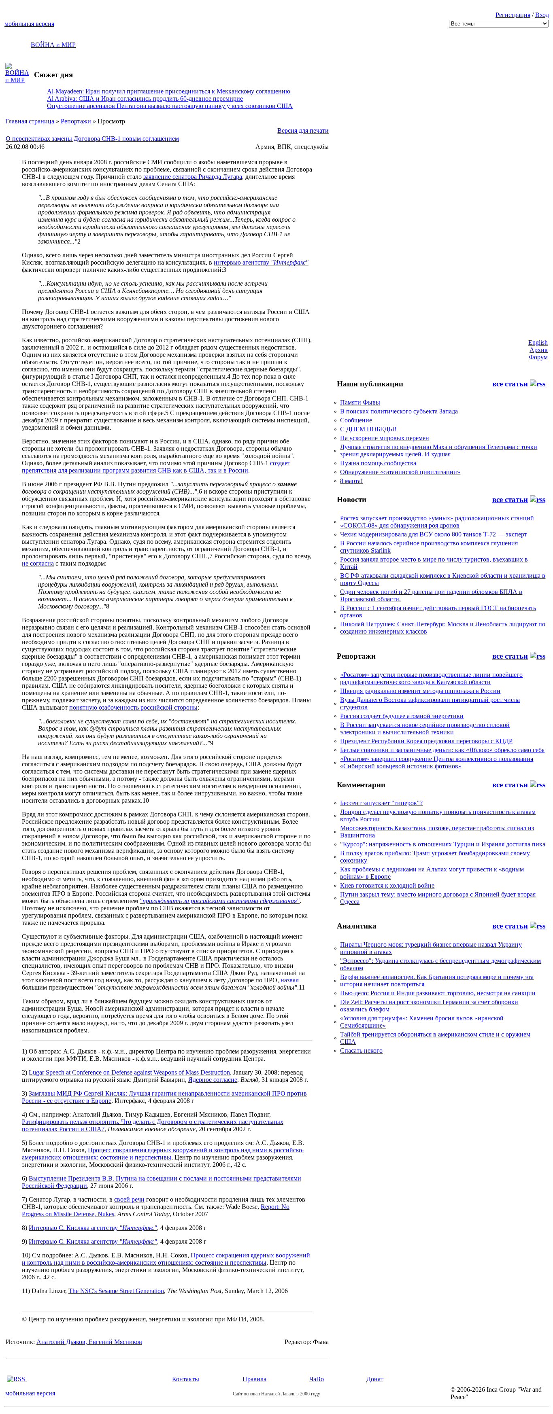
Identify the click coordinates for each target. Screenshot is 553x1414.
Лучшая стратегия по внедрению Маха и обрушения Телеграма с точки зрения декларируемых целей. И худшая (438, 450)
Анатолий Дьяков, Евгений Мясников (89, 1341)
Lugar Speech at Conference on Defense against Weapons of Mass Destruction (129, 1072)
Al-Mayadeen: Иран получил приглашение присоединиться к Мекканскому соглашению (168, 91)
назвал (290, 980)
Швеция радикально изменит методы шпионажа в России (420, 690)
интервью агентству (261, 262)
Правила (254, 1379)
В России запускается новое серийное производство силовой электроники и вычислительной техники (425, 728)
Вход (542, 14)
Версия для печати (303, 130)
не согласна (38, 563)
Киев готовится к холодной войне (387, 885)
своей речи (129, 1199)
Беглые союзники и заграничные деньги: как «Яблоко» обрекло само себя (442, 749)
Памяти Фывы (360, 402)
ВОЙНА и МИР (53, 44)
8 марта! (351, 480)
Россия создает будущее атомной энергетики (402, 715)
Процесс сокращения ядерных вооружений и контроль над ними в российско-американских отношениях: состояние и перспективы (163, 1154)
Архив (539, 349)
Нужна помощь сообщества (378, 463)
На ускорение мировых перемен (384, 438)
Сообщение (356, 420)
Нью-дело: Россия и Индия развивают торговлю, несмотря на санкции (438, 993)
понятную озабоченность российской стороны (133, 707)
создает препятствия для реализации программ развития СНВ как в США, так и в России (156, 467)
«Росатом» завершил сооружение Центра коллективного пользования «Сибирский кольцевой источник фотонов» (436, 762)
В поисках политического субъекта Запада (399, 411)
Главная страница (29, 121)
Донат (374, 1379)
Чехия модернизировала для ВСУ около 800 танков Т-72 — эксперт (433, 534)
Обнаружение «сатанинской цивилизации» (400, 472)
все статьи (510, 383)
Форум (538, 357)
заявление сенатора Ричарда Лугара (192, 176)
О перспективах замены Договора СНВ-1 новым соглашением (92, 138)
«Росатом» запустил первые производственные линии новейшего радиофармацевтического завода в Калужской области (431, 678)
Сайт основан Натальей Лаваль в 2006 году (276, 1394)
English (538, 342)
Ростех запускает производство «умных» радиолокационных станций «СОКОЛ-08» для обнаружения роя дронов (437, 522)
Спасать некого (361, 1050)
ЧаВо (316, 1379)
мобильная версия (29, 23)
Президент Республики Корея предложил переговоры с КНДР (426, 741)
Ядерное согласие (212, 1079)
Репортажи (76, 121)
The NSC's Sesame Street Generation (116, 1290)
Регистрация (513, 14)
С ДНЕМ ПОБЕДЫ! (368, 429)
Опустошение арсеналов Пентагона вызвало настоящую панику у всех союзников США (170, 105)
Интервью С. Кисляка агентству (93, 1227)
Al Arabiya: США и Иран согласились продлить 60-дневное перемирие (145, 98)
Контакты (185, 1379)
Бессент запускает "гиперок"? (381, 802)
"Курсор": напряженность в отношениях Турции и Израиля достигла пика (442, 844)
